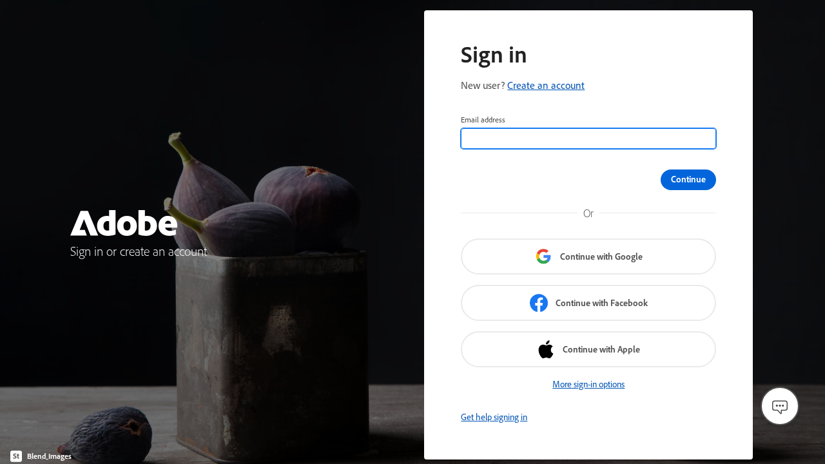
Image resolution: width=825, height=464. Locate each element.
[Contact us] (780, 406)
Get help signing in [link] (494, 417)
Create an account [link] (546, 85)
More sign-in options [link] (588, 384)
